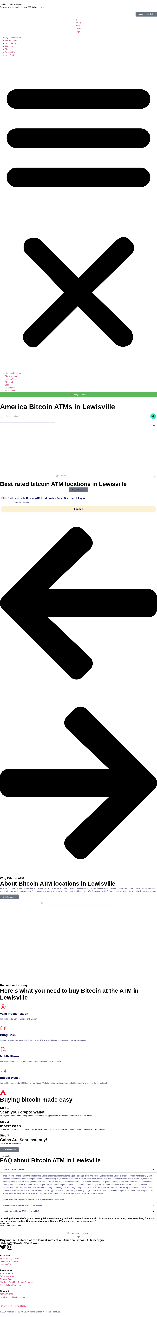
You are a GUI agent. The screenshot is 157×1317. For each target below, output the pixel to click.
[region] (106, 448)
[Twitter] (3, 1247)
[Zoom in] (154, 422)
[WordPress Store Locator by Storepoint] (155, 476)
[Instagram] (10, 1247)
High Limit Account (13, 37)
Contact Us (10, 52)
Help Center (10, 55)
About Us (9, 46)
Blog (7, 49)
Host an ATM (10, 43)
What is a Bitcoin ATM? (13, 1170)
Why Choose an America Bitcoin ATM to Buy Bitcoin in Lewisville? (33, 1200)
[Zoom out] (154, 425)
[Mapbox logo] (61, 475)
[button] (78, 214)
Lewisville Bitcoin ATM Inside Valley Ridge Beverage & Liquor (50, 498)
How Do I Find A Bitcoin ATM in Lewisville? (22, 1205)
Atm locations (11, 40)
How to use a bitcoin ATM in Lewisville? (21, 1211)
